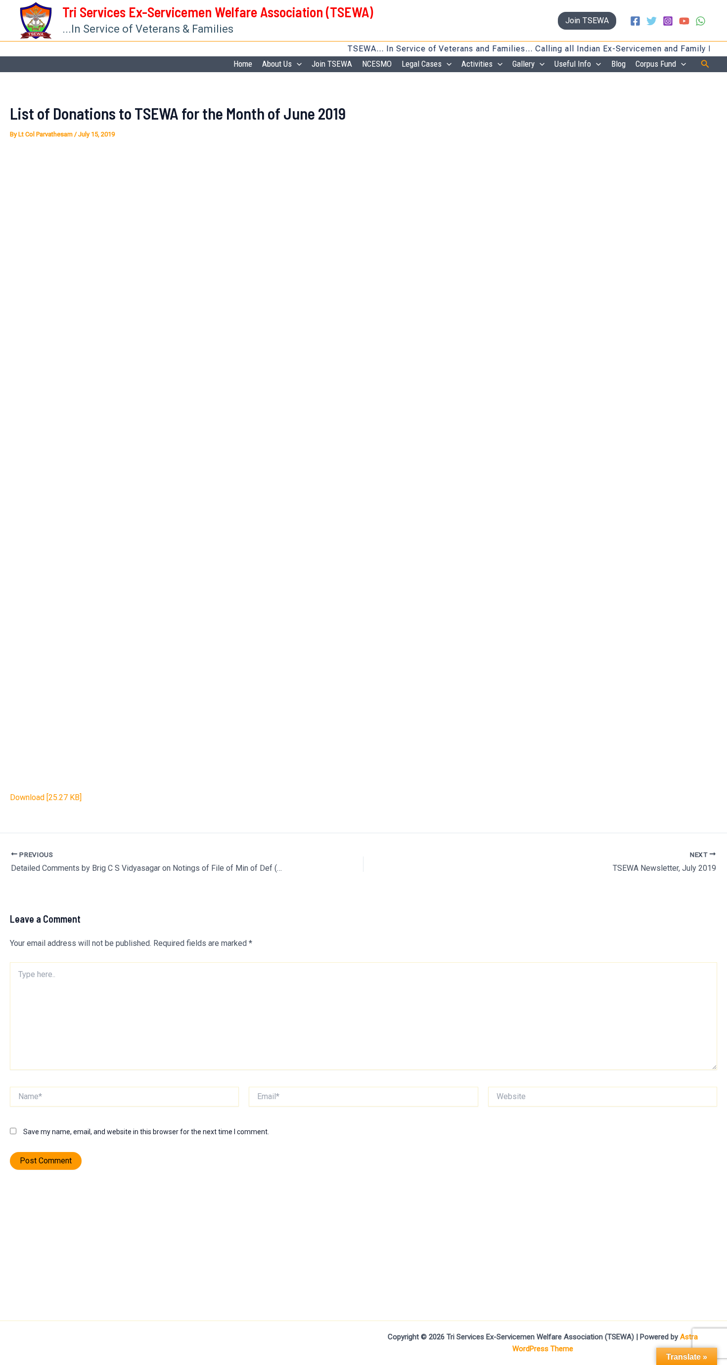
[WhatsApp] (700, 21)
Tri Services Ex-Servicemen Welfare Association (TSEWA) (217, 11)
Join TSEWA (332, 64)
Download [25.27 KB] (46, 797)
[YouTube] (684, 21)
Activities (477, 64)
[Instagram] (668, 21)
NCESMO (377, 64)
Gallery (523, 64)
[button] (587, 21)
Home (242, 64)
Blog (618, 64)
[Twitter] (651, 21)
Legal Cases (422, 64)
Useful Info (572, 64)
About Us (277, 64)
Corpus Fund (656, 64)
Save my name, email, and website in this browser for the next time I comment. (146, 1132)
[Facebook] (635, 21)
